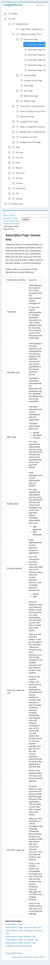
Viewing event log (27, 116)
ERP (13, 18)
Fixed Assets (21, 188)
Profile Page (28, 85)
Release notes (17, 203)
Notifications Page (31, 96)
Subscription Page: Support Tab (20, 942)
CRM (18, 162)
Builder (14, 13)
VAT (17, 193)
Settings (19, 198)
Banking (19, 178)
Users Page (28, 90)
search (26, 219)
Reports (19, 167)
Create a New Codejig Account (31, 29)
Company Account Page (33, 80)
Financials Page (30, 75)
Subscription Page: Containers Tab (21, 939)
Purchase (19, 152)
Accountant (20, 173)
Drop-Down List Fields (28, 137)
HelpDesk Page (29, 101)
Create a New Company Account (32, 106)
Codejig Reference (13, 5)
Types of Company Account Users (33, 111)
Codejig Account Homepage (30, 142)
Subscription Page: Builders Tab (20, 936)
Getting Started (22, 24)
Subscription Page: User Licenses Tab (23, 927)
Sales (18, 147)
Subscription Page (31, 39)
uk (41, 5)
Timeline (19, 183)
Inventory (19, 157)
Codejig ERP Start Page (29, 121)
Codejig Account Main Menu (30, 34)
